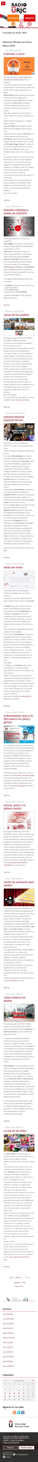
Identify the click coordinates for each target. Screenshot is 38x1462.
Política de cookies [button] (17, 1440)
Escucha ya (14, 981)
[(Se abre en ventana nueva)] (19, 1299)
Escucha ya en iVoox (22, 400)
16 (23, 1393)
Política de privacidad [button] (11, 1443)
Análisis (8, 1457)
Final (23, 1283)
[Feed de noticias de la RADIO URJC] (15, 1412)
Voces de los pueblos (16, 314)
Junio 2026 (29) (8, 1319)
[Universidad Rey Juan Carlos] (19, 1424)
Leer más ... (7, 200)
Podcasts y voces (14, 53)
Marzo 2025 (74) (8, 1366)
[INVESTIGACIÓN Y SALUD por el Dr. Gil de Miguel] (19, 734)
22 (19, 1396)
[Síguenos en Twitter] (19, 1412)
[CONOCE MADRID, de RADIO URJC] (19, 1013)
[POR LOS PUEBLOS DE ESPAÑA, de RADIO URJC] (19, 327)
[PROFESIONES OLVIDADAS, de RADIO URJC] (19, 579)
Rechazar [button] (10, 1447)
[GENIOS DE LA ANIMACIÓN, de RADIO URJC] (19, 897)
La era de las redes (15, 1130)
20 (10, 1396)
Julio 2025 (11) (7, 1347)
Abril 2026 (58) (8, 1328)
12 (5, 1393)
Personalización (21, 1454)
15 (19, 1393)
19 (5, 1396)
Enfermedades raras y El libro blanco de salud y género (18, 719)
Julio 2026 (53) (8, 1314)
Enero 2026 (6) (8, 1343)
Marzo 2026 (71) (8, 1333)
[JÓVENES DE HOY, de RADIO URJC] (19, 1143)
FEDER (16, 756)
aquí (5, 298)
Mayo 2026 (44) (8, 1324)
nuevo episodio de (13, 863)
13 (9, 1393)
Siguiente (17, 1283)
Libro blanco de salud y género (24, 775)
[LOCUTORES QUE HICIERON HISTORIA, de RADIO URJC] (19, 66)
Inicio (12, 1278)
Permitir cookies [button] (26, 1447)
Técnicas (8, 1454)
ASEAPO (13, 270)
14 (14, 1393)
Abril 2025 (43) (8, 1361)
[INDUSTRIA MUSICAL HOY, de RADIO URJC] (19, 432)
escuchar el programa (20, 786)
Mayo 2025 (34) (8, 1357)
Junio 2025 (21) (8, 1352)
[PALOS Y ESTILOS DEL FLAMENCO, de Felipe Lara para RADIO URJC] (19, 226)
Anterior (18, 1278)
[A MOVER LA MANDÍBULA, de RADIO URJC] (19, 820)
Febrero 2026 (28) (9, 1338)
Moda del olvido (13, 567)
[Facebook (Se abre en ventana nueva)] (23, 1412)
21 (14, 1396)
